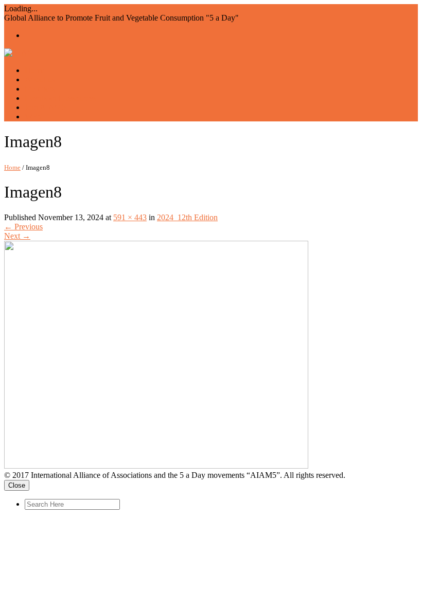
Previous (23, 226)
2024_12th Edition (187, 217)
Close (16, 485)
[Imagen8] (156, 465)
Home (12, 167)
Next (17, 235)
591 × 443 (130, 217)
